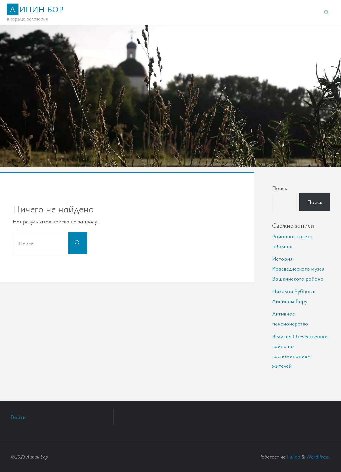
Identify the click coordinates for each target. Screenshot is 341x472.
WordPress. (318, 456)
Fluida (293, 456)
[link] (326, 12)
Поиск (279, 187)
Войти (18, 416)
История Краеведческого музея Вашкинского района (298, 268)
